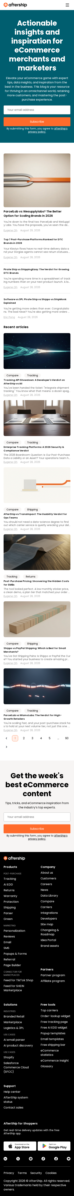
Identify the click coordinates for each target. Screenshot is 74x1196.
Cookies (51, 1173)
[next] (6, 747)
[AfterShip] (16, 5)
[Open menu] (67, 5)
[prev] (6, 738)
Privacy (9, 1173)
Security (36, 1173)
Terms (22, 1173)
